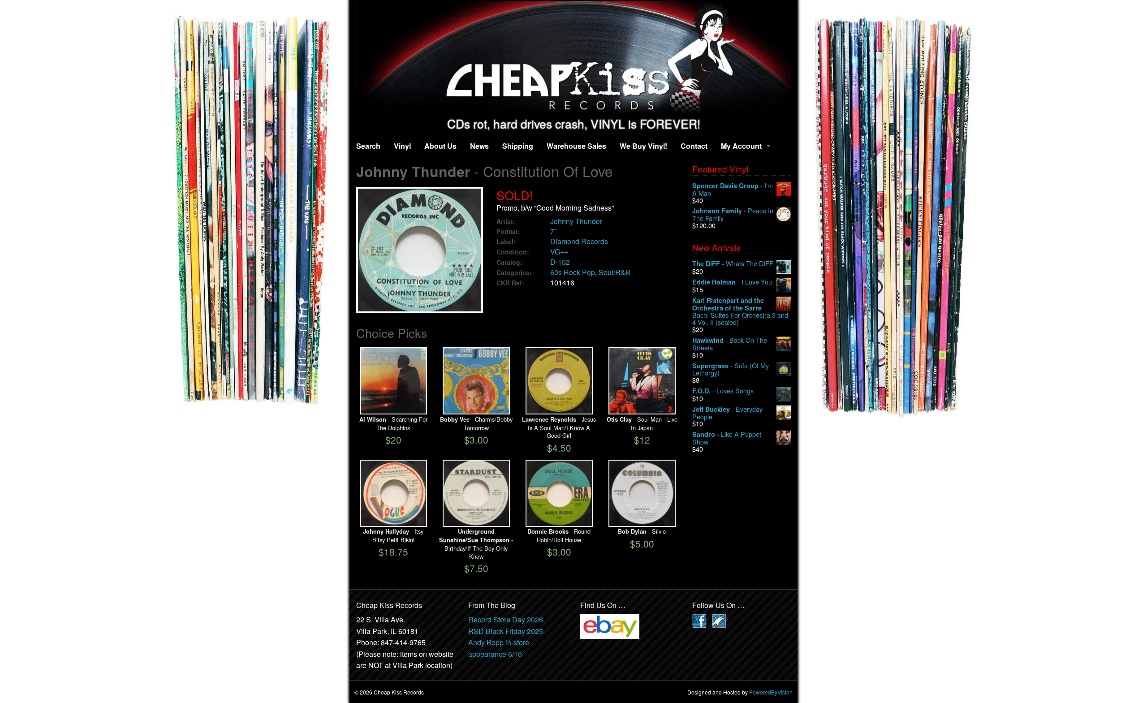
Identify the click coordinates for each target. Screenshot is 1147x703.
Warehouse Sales (576, 146)
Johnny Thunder (576, 221)
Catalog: (509, 262)
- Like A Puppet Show (726, 438)
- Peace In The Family (732, 214)
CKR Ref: (510, 283)
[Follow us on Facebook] (699, 620)
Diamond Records (579, 241)
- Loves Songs (723, 391)
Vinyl (402, 146)
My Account (741, 146)
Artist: (505, 221)
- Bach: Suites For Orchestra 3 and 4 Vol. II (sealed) (740, 311)
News (479, 146)
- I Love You (732, 282)
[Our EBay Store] (609, 625)
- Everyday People (727, 412)
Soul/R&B (614, 272)
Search (368, 146)
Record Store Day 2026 (505, 619)
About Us (440, 146)
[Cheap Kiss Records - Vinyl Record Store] (573, 58)
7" (553, 231)
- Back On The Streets (729, 343)
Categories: (514, 272)
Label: (506, 241)
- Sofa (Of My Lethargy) (730, 369)
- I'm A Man (732, 189)
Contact (694, 146)
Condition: (512, 252)
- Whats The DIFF (732, 263)
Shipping (517, 146)
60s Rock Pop (572, 272)
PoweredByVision (771, 692)
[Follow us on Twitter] (719, 620)
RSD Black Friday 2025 (505, 631)
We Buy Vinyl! (643, 146)
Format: (508, 231)
